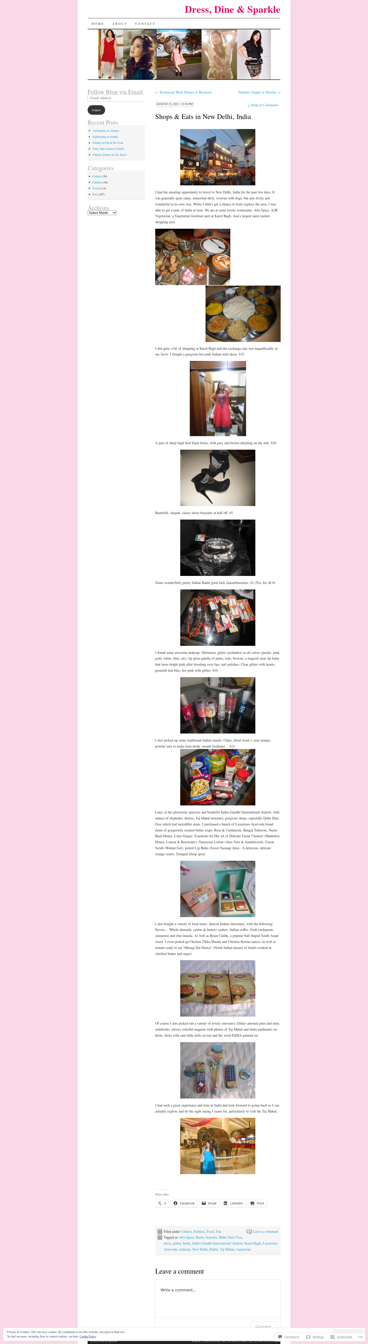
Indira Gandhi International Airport (217, 1243)
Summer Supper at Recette (259, 92)
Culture (186, 1231)
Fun (218, 1231)
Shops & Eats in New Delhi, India (203, 116)
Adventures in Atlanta (106, 131)
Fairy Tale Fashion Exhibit (108, 149)
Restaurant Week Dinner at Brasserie (183, 92)
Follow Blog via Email (115, 92)
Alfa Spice (186, 1237)
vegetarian (243, 1249)
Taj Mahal (227, 1249)
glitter (177, 1243)
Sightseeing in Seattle (105, 137)
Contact (145, 24)
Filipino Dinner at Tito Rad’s (110, 155)
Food (210, 1231)
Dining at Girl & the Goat (108, 143)
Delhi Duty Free (230, 1237)
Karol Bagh (253, 1243)
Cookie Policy (88, 1336)
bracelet (211, 1237)
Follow (96, 110)
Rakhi (214, 1249)
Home (98, 24)
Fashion (199, 1231)
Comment (263, 1326)
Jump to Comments (263, 104)
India (186, 1243)
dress (167, 1243)
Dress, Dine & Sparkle (232, 9)
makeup (184, 1249)
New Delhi (200, 1249)
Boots (200, 1237)
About (119, 24)
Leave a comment (265, 1231)
